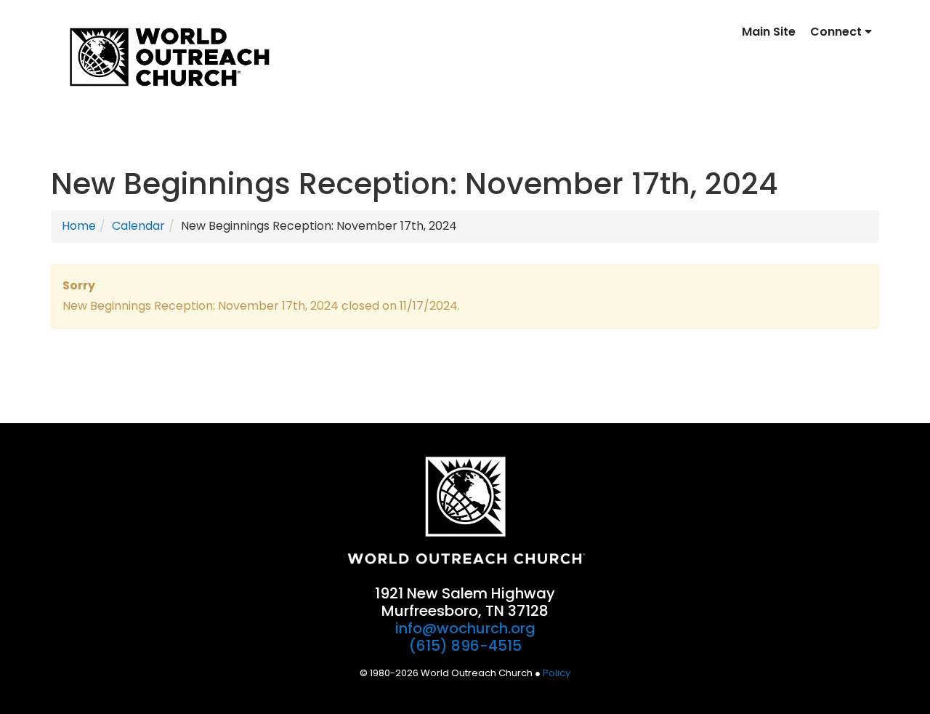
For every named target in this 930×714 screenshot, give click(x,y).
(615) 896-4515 (465, 645)
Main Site (769, 31)
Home (79, 225)
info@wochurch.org (465, 628)
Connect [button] (837, 31)
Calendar (138, 225)
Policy (556, 673)
